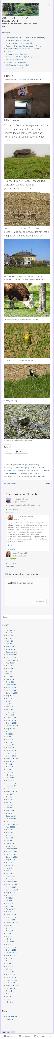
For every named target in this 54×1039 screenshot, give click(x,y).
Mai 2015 (9, 996)
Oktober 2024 (11, 690)
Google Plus (13, 1034)
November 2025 (11, 654)
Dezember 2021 (11, 783)
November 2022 (11, 753)
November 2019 (11, 851)
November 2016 (11, 947)
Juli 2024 (9, 698)
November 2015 (11, 980)
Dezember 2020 (11, 816)
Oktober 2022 (11, 756)
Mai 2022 (9, 769)
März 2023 (9, 742)
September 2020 (12, 824)
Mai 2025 (9, 671)
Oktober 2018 (11, 887)
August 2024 (10, 695)
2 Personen (15, 509)
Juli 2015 (9, 991)
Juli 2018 (9, 895)
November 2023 (11, 720)
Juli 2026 (9, 633)
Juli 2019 (9, 862)
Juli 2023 (9, 731)
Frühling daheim (9, 484)
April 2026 (9, 641)
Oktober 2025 (11, 657)
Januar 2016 (10, 974)
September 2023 (12, 726)
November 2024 (11, 687)
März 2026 (9, 644)
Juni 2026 (9, 635)
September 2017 (12, 922)
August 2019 (10, 860)
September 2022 (12, 758)
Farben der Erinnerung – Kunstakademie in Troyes (23, 46)
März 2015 (9, 1002)
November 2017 (11, 917)
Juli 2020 (9, 829)
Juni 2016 (9, 961)
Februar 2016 (10, 972)
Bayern (25, 464)
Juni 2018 (9, 898)
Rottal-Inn (19, 467)
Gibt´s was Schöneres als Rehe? (17, 65)
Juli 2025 (9, 665)
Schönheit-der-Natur (11, 473)
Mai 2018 (9, 901)
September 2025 (12, 660)
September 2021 (12, 791)
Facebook (8, 1034)
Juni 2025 (9, 668)
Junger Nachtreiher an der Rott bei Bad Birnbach (23, 48)
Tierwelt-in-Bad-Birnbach (28, 473)
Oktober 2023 (11, 723)
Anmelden (9, 1019)
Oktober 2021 (11, 788)
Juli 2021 (9, 797)
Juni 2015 (9, 994)
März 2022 (9, 775)
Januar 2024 (10, 715)
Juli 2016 (9, 958)
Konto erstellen (11, 1016)
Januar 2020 (10, 846)
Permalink (41, 476)
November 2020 (11, 819)
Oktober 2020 (11, 821)
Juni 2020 (9, 832)
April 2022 (9, 772)
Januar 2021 (10, 813)
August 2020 (10, 827)
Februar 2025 (10, 679)
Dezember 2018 (11, 881)
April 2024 (9, 706)
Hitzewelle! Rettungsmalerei (16, 62)
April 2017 (9, 936)
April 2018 (9, 903)
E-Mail (4, 1034)
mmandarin (16, 499)
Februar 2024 (10, 712)
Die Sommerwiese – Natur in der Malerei (20, 43)
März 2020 (9, 840)
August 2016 (10, 955)
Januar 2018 (10, 911)
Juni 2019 (9, 865)
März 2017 (9, 939)
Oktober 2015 (11, 983)
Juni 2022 (9, 767)
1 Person (14, 563)
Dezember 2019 (11, 849)
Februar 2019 (10, 876)
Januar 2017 (10, 944)
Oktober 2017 (11, 920)
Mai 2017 (9, 933)
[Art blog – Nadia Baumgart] (20, 15)
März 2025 (9, 676)
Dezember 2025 (11, 652)
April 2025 (9, 674)
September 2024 (12, 693)
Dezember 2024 (11, 685)
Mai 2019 (9, 868)
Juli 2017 (9, 928)
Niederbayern (28, 470)
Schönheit (45, 470)
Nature (20, 470)
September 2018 (12, 890)
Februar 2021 (10, 810)
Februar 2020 (10, 843)
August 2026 (10, 630)
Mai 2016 (9, 963)
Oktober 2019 (11, 854)
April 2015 (9, 999)
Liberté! (8, 51)
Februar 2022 (10, 778)
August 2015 (10, 988)
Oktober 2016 (11, 950)
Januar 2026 (10, 649)
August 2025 (10, 663)
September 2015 (12, 985)
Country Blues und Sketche (15, 68)
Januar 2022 (10, 780)
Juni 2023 (9, 734)
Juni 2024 (9, 701)
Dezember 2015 (11, 977)
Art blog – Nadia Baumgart (15, 19)
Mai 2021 (9, 802)
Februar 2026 (10, 646)
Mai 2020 (9, 835)
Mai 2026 (9, 638)
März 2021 (9, 808)
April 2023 (9, 739)
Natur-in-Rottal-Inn (10, 470)
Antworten (10, 513)
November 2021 (11, 786)
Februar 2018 (10, 909)
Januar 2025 (10, 682)
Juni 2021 (9, 799)
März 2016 (9, 969)
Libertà (48, 484)
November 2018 (11, 884)
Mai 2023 (9, 736)
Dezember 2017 (11, 914)
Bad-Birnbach (40, 467)
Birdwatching (34, 464)
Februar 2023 (10, 745)
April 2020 (9, 838)
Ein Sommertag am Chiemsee (16, 54)
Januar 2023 (10, 747)
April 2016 (9, 966)
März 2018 (9, 906)
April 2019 (9, 870)
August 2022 (10, 761)
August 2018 (10, 892)
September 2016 (12, 953)
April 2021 (9, 805)
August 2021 (10, 794)
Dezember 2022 (11, 750)
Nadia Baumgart (35, 79)
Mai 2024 (9, 704)
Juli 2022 (9, 764)
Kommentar (39, 601)
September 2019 (12, 857)
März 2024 (9, 709)
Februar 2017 (10, 942)
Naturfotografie (9, 467)
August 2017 (10, 925)
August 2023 (10, 728)
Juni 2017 (9, 931)
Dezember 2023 (11, 717)
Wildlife (40, 473)
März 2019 (9, 873)
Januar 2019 (10, 879)
